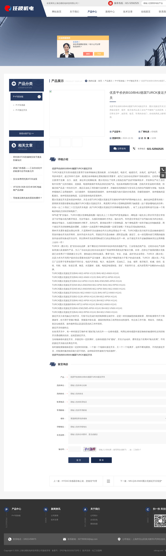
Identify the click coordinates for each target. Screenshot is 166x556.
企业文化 (94, 520)
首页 (100, 81)
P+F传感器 (20, 105)
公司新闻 (54, 515)
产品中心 (92, 11)
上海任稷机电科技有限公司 (66, 3)
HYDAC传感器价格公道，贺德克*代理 (79, 481)
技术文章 (128, 11)
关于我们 (74, 11)
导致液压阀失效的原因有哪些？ (27, 198)
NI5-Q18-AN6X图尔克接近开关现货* (145, 481)
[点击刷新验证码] (89, 449)
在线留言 (145, 11)
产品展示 (108, 81)
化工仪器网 (97, 550)
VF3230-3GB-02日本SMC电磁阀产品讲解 (27, 188)
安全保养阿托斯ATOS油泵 (25, 179)
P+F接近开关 (21, 110)
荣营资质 (94, 524)
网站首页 (56, 11)
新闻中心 (110, 11)
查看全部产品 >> (26, 133)
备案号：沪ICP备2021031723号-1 (66, 550)
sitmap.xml (158, 550)
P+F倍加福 (18, 96)
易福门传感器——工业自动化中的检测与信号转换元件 (27, 169)
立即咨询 (121, 149)
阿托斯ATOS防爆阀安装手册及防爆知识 (27, 158)
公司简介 (94, 515)
